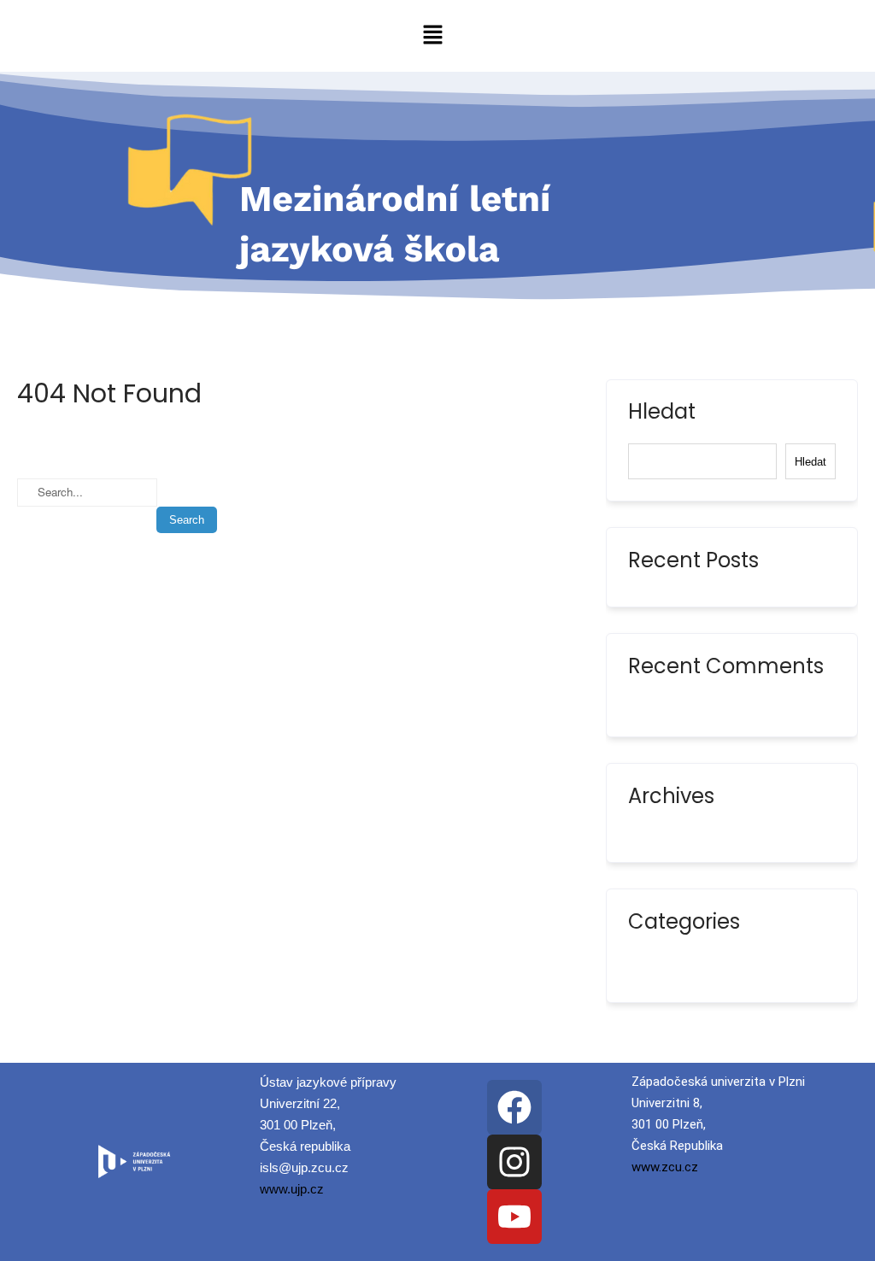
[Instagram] (514, 1162)
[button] (432, 36)
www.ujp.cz (292, 1189)
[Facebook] (514, 1107)
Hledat (662, 413)
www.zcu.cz (664, 1167)
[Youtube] (514, 1216)
